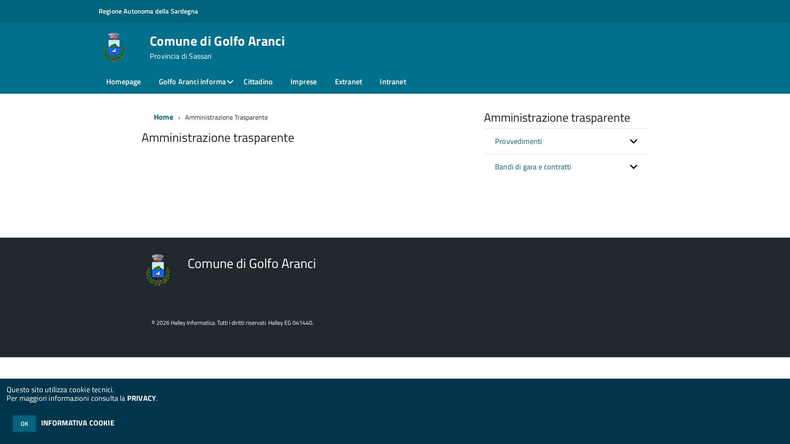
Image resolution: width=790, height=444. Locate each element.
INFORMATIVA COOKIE (77, 422)
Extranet (348, 81)
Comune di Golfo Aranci (217, 47)
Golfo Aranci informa (192, 81)
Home (163, 117)
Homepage (123, 81)
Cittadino (258, 81)
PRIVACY (141, 398)
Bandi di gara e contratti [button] (533, 166)
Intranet (393, 81)
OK (24, 423)
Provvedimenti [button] (518, 141)
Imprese (303, 81)
